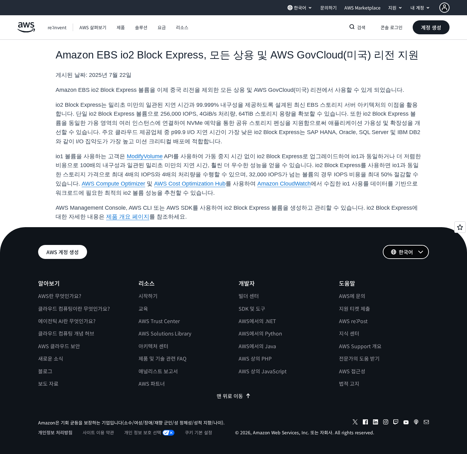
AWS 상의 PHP (255, 358)
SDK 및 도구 (252, 308)
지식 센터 (349, 333)
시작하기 (148, 296)
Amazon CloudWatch (284, 183)
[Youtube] (406, 422)
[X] (355, 422)
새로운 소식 (50, 358)
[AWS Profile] (444, 8)
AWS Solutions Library (165, 333)
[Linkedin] (375, 422)
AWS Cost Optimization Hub (190, 183)
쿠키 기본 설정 (198, 432)
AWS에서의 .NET (257, 321)
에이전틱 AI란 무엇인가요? (67, 321)
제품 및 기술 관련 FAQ (162, 358)
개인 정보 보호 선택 (142, 432)
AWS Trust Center (159, 321)
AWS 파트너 (152, 383)
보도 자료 (48, 383)
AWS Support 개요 (360, 346)
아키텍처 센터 (153, 346)
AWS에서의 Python (260, 333)
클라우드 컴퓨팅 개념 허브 (66, 333)
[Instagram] (385, 422)
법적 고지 (349, 383)
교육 (143, 308)
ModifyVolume (145, 156)
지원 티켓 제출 (354, 308)
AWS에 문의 (352, 296)
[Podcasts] (416, 422)
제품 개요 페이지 (127, 216)
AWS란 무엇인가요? (59, 296)
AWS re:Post (353, 321)
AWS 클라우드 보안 (59, 346)
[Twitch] (395, 422)
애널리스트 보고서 (158, 371)
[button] (93, 27)
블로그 (45, 371)
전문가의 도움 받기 (359, 358)
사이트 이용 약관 (98, 432)
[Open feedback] (460, 227)
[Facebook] (365, 422)
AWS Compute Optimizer (113, 183)
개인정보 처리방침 (55, 432)
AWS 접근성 (352, 371)
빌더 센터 (249, 296)
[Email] (426, 422)
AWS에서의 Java (257, 346)
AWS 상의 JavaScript (263, 371)
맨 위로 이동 (230, 396)
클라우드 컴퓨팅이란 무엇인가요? (74, 308)
